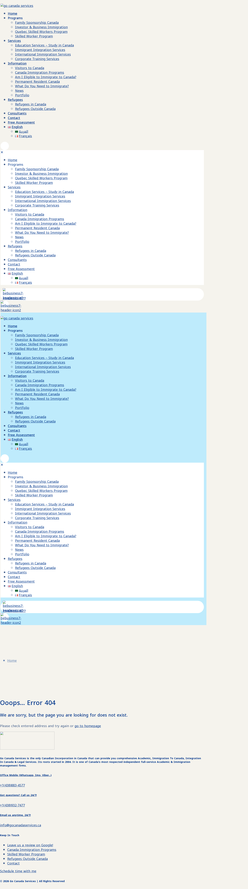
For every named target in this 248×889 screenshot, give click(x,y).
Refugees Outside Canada (27, 859)
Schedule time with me (18, 871)
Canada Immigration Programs (31, 850)
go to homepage (88, 726)
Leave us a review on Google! (30, 845)
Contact (13, 863)
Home (12, 661)
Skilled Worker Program (26, 854)
